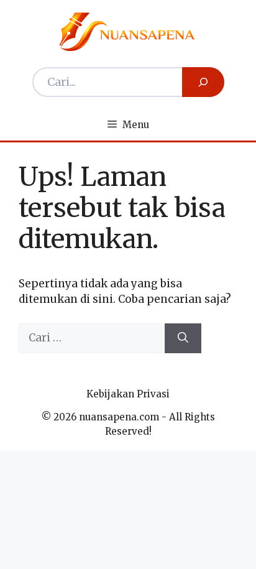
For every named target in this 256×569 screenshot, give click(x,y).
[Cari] (183, 338)
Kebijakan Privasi (128, 394)
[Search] (203, 82)
